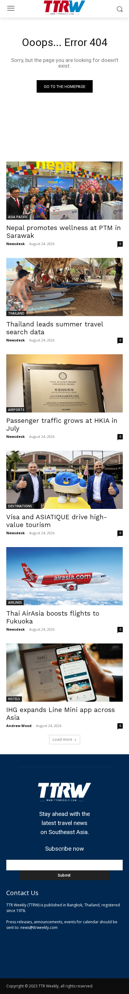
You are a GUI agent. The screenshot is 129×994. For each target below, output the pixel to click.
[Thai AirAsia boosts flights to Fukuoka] (64, 576)
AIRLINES (15, 602)
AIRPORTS (16, 409)
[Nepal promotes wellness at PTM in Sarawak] (64, 190)
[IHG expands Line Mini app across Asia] (64, 672)
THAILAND (16, 313)
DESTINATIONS (20, 506)
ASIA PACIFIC (18, 217)
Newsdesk (15, 243)
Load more (62, 739)
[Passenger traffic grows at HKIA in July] (64, 383)
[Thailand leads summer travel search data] (64, 287)
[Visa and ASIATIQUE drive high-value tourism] (64, 480)
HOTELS (14, 699)
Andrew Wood (19, 725)
